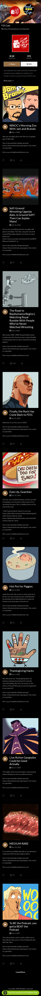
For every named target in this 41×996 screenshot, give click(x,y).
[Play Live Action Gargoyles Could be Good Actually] (5, 758)
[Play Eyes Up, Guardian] (5, 493)
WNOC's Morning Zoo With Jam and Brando (22, 127)
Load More (20, 972)
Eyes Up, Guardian (20, 491)
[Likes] (3, 160)
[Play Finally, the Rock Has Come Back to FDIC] (5, 412)
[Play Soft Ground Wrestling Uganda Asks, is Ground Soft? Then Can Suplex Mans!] (5, 209)
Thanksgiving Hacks (21, 670)
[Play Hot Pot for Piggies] (5, 587)
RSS (30, 64)
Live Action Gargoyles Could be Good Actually (22, 761)
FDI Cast (5, 25)
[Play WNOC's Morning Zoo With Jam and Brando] (5, 126)
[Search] (34, 3)
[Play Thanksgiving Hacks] (5, 672)
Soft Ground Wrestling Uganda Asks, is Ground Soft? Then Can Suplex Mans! (22, 215)
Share (13, 64)
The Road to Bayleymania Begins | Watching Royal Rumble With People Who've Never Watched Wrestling (22, 319)
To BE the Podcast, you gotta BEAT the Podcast (23, 926)
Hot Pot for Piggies (21, 586)
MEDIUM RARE (18, 843)
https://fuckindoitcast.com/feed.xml (16, 29)
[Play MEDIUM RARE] (5, 845)
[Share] (21, 160)
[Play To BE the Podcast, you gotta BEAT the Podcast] (5, 924)
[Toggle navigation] (38, 3)
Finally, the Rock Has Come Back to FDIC (21, 413)
